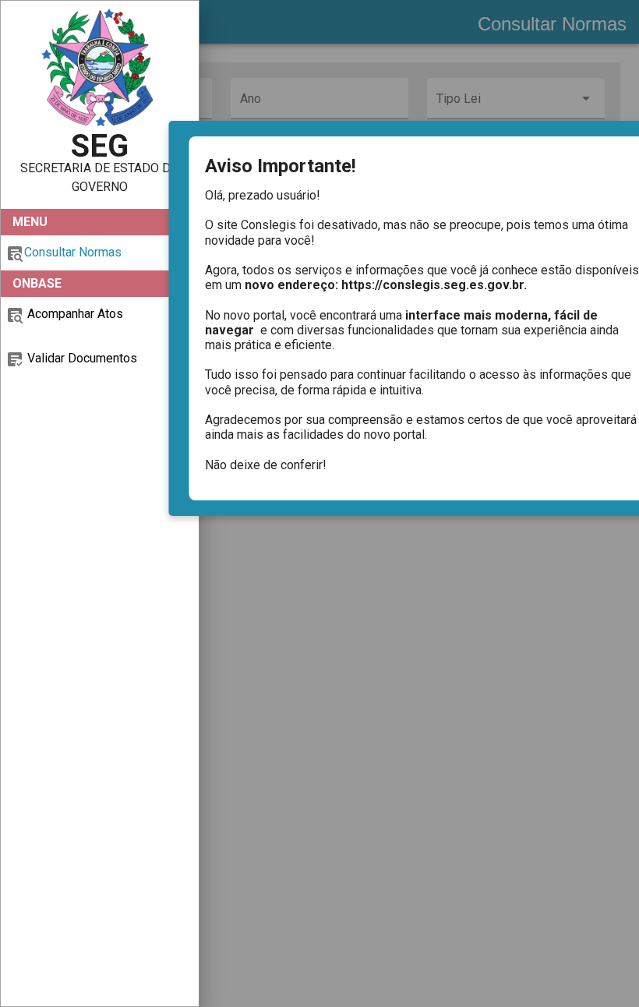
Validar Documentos (80, 358)
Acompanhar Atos (73, 313)
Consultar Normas (73, 252)
